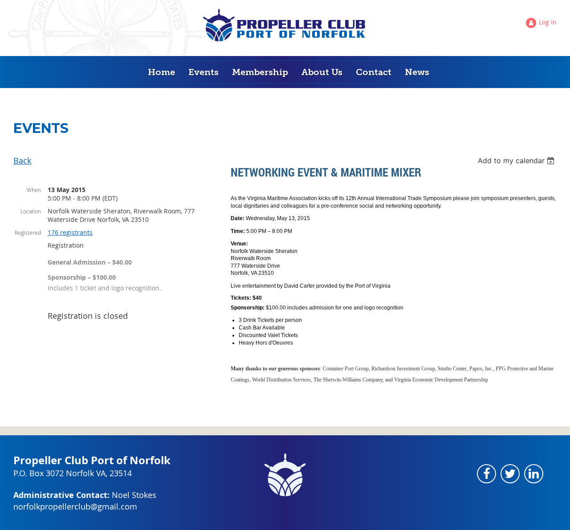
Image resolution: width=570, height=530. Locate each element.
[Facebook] (486, 473)
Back (22, 160)
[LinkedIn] (533, 473)
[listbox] (517, 160)
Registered (28, 232)
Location (30, 211)
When (34, 189)
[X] (510, 473)
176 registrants (70, 232)
